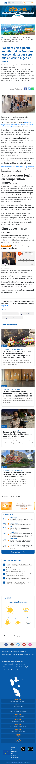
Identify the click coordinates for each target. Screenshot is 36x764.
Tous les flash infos (18, 552)
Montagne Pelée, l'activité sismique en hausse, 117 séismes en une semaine (20, 540)
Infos (3, 651)
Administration (6, 670)
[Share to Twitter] (29, 89)
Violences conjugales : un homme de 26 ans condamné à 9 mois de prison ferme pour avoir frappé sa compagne (21, 535)
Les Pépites (24, 654)
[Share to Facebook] (25, 89)
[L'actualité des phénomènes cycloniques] (9, 13)
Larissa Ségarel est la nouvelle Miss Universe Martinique (19, 529)
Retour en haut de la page (12, 496)
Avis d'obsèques (7, 654)
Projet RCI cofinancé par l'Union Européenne (13, 752)
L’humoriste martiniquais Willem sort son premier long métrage (21, 519)
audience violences (10, 314)
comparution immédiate (12, 318)
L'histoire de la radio (8, 661)
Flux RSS (31, 654)
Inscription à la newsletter (18, 651)
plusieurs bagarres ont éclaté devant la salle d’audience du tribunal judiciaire (17, 124)
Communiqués (16, 654)
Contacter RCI (18, 661)
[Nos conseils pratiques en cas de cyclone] (26, 13)
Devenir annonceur (20, 664)
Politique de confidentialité (10, 667)
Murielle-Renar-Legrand (8, 268)
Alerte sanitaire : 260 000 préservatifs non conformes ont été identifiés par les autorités (21, 547)
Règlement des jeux (17, 670)
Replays (7, 651)
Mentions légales (24, 667)
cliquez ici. (5, 306)
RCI (2, 268)
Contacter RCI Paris (7, 664)
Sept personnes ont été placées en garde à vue (17, 167)
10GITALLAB (27, 762)
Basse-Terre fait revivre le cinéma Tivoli (20, 524)
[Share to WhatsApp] (32, 89)
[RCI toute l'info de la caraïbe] (6, 2)
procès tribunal (26, 314)
